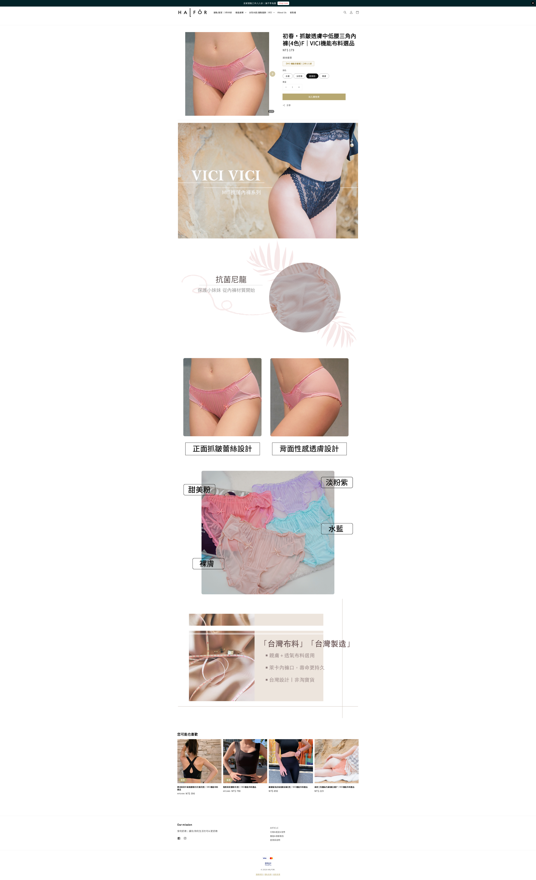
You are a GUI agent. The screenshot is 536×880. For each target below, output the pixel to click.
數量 (284, 81)
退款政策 (276, 874)
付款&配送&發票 (277, 831)
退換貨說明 (275, 839)
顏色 (284, 70)
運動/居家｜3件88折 (223, 12)
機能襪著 (239, 12)
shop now (283, 3)
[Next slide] (272, 74)
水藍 (288, 76)
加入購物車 (314, 96)
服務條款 (259, 874)
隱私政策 (268, 874)
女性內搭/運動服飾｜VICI (260, 12)
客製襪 (293, 12)
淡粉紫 (299, 76)
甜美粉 (312, 76)
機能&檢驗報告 (277, 836)
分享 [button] (289, 105)
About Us (282, 12)
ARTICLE (274, 828)
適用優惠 (287, 57)
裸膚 (324, 76)
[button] (345, 12)
